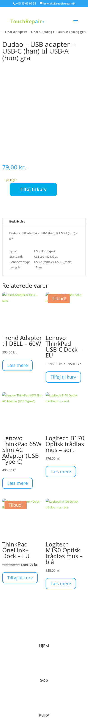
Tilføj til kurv (33, 189)
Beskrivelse (17, 221)
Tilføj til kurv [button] (63, 377)
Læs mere (17, 365)
